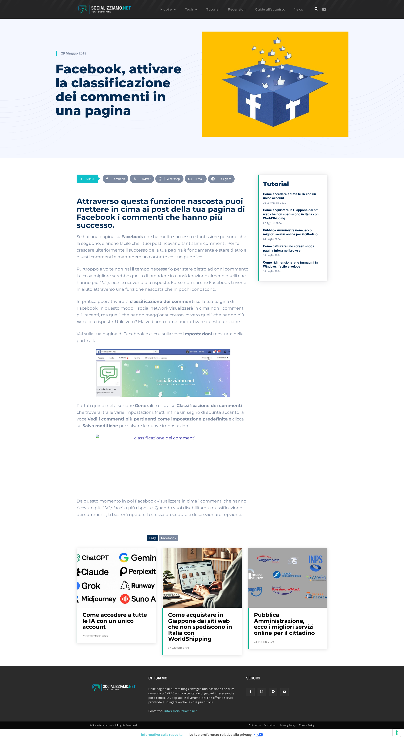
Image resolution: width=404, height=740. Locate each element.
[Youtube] (324, 9)
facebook (168, 538)
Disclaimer (270, 725)
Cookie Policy (306, 725)
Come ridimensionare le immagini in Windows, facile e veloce (290, 264)
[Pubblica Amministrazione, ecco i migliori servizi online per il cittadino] (287, 578)
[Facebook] (250, 692)
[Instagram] (262, 692)
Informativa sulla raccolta (161, 734)
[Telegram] (273, 692)
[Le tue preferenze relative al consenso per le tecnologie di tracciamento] (397, 733)
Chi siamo (254, 725)
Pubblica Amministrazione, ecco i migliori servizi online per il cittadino (290, 232)
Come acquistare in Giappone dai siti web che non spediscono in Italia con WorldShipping (291, 214)
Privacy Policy (288, 725)
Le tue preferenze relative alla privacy (220, 734)
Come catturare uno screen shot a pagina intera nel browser (288, 248)
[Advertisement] (292, 314)
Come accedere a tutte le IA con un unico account (114, 620)
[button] (316, 9)
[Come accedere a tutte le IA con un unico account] (116, 578)
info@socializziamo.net (180, 711)
